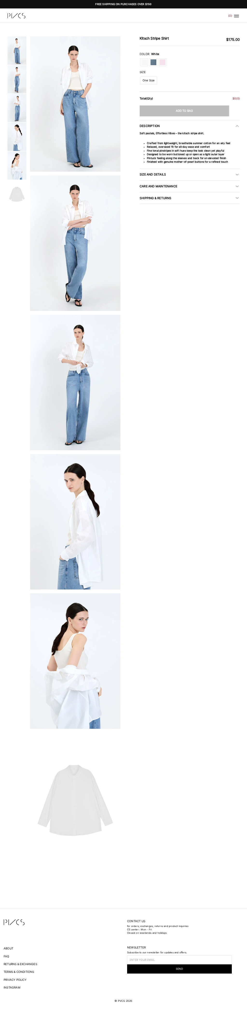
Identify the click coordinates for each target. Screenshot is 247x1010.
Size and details (153, 174)
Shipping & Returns (156, 198)
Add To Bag (184, 110)
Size (143, 72)
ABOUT (8, 948)
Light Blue (153, 62)
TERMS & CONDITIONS (19, 972)
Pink (162, 62)
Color (149, 54)
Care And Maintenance (158, 186)
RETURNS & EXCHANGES (20, 964)
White (144, 62)
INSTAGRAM (12, 987)
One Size (149, 80)
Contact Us (136, 921)
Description (150, 126)
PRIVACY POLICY (15, 980)
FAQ (6, 956)
